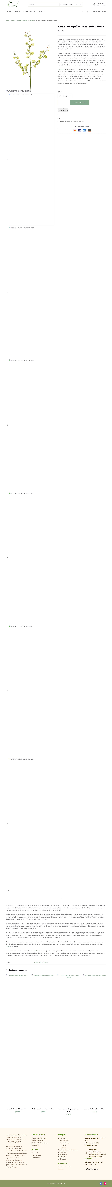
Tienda (16, 11)
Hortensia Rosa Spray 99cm (94, 1109)
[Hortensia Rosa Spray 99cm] (94, 1040)
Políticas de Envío (37, 1140)
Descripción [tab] (47, 899)
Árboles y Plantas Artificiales (69, 1150)
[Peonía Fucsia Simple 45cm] (17, 1040)
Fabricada (61, 69)
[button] (10, 1103)
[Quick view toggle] (24, 1103)
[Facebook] (101, 1183)
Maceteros (63, 1159)
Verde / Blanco (43, 962)
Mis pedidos (36, 1157)
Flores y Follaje (77, 121)
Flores (69, 121)
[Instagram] (105, 1183)
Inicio (9, 11)
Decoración (63, 1152)
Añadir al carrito (80, 102)
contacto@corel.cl (101, 5)
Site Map (61, 1169)
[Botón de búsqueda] (80, 4)
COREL (8, 946)
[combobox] (44, 4)
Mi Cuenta (35, 1153)
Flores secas (66, 1143)
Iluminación (63, 1154)
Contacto (42, 11)
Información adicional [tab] (61, 899)
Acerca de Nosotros (29, 11)
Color (59, 92)
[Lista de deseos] (83, 11)
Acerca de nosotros (64, 1167)
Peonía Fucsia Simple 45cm (18, 1109)
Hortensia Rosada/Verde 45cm (43, 1109)
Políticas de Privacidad (39, 1138)
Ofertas (62, 1138)
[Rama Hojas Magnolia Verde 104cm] (69, 1040)
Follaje (64, 1145)
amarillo (36, 962)
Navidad (62, 1157)
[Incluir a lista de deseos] (17, 1103)
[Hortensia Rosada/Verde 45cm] (43, 1040)
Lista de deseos (37, 1155)
